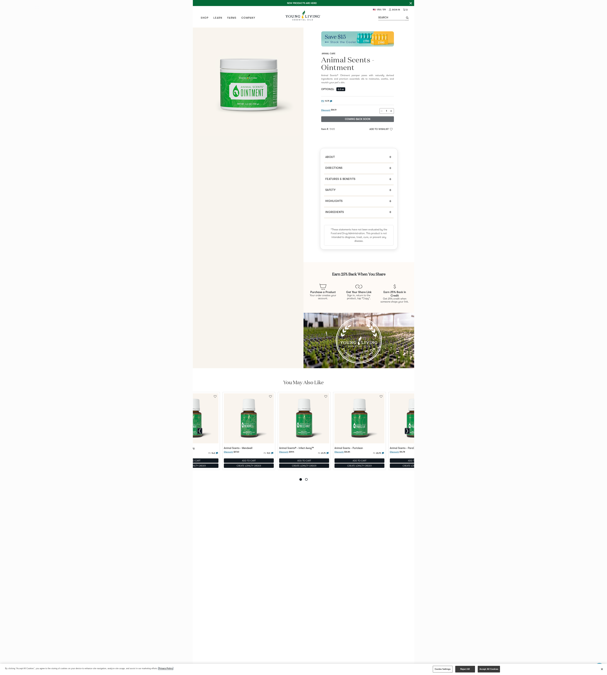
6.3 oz (341, 89)
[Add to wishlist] (270, 396)
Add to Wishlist (379, 129)
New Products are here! (302, 3)
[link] (394, 10)
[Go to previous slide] (199, 431)
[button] (407, 18)
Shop (204, 17)
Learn (217, 17)
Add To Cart (249, 460)
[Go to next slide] (407, 431)
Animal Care (328, 53)
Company (248, 17)
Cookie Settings (443, 669)
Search (383, 17)
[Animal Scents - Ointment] (248, 83)
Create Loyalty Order (249, 465)
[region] (303, 669)
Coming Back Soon (357, 119)
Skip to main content (38, 8)
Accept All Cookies (488, 669)
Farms (231, 17)
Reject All (465, 669)
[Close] (601, 669)
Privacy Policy (166, 668)
